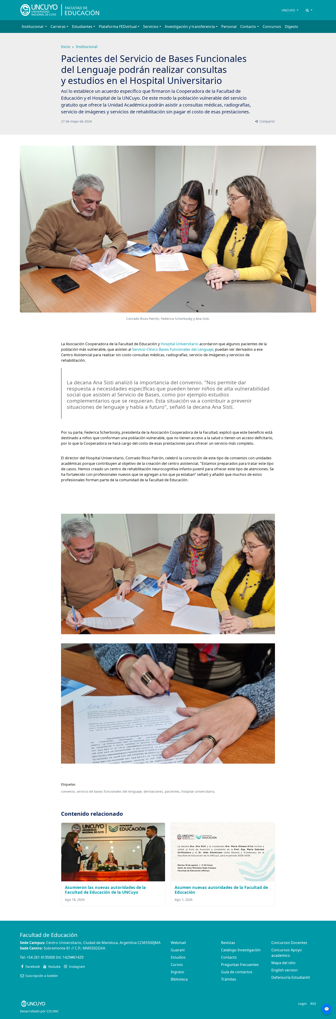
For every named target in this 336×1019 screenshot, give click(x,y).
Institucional (86, 46)
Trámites (228, 979)
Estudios (178, 957)
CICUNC (53, 1011)
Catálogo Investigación (241, 949)
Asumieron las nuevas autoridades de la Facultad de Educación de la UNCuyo (105, 890)
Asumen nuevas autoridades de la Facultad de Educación (221, 890)
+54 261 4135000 (41, 957)
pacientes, (173, 791)
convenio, (68, 791)
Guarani (178, 949)
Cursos (177, 964)
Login (302, 1003)
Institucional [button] (33, 26)
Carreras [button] (58, 26)
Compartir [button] (267, 121)
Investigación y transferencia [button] (190, 26)
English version (284, 970)
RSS (313, 1003)
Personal (229, 26)
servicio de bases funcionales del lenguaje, (110, 791)
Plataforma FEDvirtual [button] (118, 26)
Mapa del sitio (283, 962)
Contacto (229, 957)
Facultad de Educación (48, 935)
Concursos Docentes (289, 942)
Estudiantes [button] (82, 26)
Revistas (228, 942)
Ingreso (177, 971)
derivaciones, (154, 791)
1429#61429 (73, 957)
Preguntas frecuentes (240, 964)
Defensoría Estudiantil (290, 977)
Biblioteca (179, 979)
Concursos (272, 26)
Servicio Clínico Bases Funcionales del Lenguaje (172, 349)
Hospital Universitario (179, 343)
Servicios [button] (150, 26)
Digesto (291, 26)
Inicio (65, 46)
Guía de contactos (236, 971)
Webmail (178, 942)
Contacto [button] (248, 26)
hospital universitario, (198, 791)
